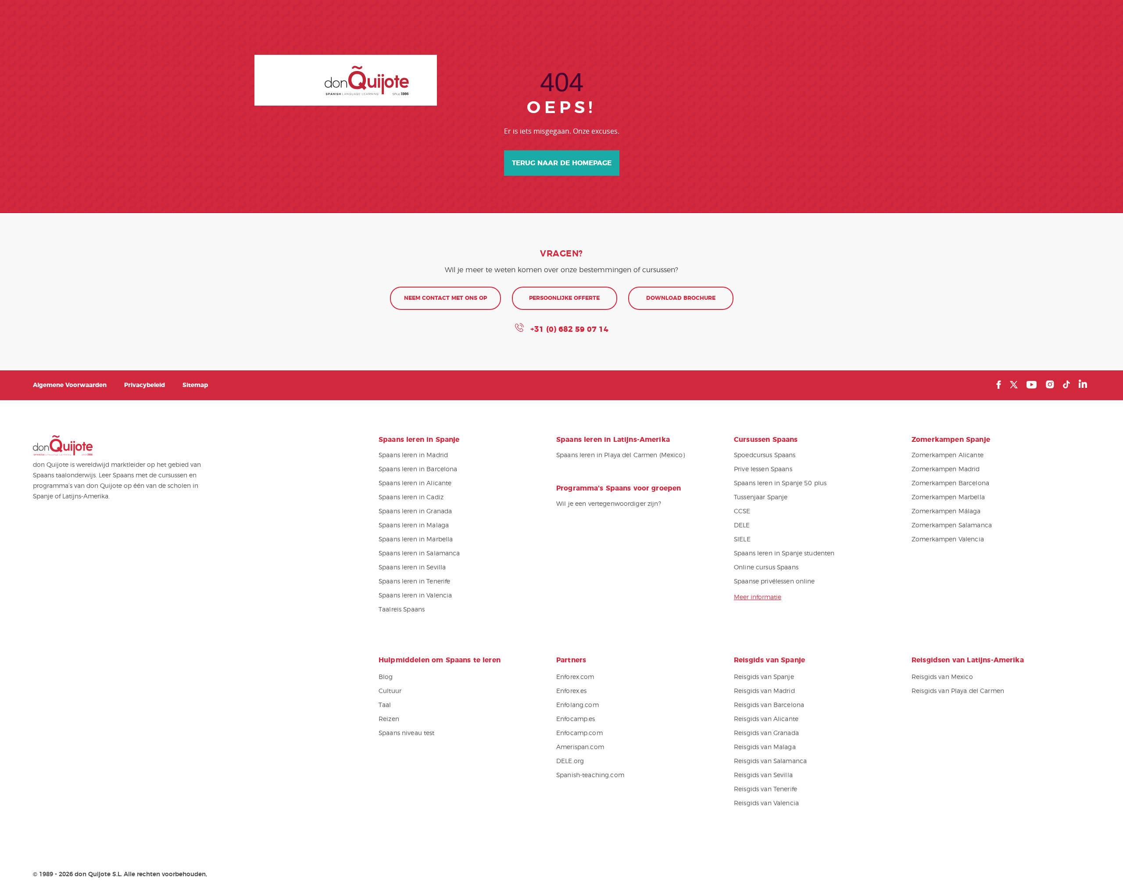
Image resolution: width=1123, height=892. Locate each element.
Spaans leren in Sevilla (412, 568)
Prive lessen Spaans (763, 469)
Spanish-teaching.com (590, 775)
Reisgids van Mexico (942, 677)
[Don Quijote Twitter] (1014, 384)
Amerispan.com (580, 747)
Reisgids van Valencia (766, 803)
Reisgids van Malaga (765, 747)
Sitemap (195, 385)
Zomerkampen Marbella (948, 497)
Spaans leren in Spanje (419, 439)
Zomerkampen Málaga (946, 511)
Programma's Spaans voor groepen (618, 488)
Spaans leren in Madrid (413, 455)
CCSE (742, 511)
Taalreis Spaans (402, 610)
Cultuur (390, 691)
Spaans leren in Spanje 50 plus (780, 483)
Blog (386, 677)
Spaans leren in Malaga (414, 525)
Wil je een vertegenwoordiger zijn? (608, 504)
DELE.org (570, 761)
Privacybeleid (144, 385)
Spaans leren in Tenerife (414, 582)
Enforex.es (571, 691)
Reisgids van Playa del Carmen (958, 691)
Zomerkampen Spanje (951, 439)
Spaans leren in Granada (415, 511)
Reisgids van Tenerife (765, 789)
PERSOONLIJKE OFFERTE (564, 298)
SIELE (742, 540)
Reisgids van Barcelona (769, 705)
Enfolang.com (577, 705)
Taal (385, 705)
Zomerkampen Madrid (946, 469)
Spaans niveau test (407, 733)
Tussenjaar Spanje (760, 497)
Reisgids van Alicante (766, 719)
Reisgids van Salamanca (770, 761)
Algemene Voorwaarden (70, 385)
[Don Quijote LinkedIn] (1083, 384)
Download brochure (680, 298)
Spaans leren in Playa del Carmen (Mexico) (620, 455)
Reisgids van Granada (766, 733)
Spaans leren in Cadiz (411, 497)
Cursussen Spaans (766, 439)
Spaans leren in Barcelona (418, 469)
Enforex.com (575, 677)
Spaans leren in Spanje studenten (784, 554)
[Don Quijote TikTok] (1066, 384)
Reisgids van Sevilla (763, 775)
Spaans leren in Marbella (416, 540)
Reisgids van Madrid (764, 691)
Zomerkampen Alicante (948, 455)
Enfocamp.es (575, 719)
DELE (742, 525)
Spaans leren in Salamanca (419, 554)
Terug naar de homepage (562, 163)
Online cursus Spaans (766, 568)
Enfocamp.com (579, 733)
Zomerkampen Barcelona (950, 483)
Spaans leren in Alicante (415, 483)
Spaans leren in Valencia (415, 596)
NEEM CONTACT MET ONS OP (445, 298)
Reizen (389, 719)
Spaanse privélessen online (774, 582)
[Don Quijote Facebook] (998, 384)
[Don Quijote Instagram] (1049, 384)
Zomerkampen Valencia (948, 540)
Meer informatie (757, 597)
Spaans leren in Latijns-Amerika (613, 439)
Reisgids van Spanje (764, 677)
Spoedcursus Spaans (765, 455)
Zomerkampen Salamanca (952, 525)
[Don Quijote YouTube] (1031, 384)
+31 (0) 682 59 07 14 (568, 330)
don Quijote (345, 80)
